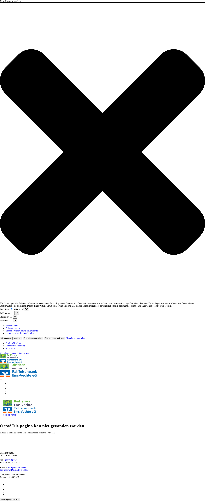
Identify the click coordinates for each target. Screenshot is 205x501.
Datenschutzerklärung (15, 345)
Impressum (10, 348)
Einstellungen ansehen (33, 338)
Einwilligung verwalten (10, 499)
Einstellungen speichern (54, 338)
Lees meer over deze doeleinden (20, 333)
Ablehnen (17, 338)
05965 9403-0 (11, 460)
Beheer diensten (13, 328)
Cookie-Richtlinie (13, 343)
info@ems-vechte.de (17, 467)
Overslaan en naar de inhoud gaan (15, 353)
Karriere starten (9, 415)
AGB (25, 470)
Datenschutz (16, 470)
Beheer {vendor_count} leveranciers (22, 331)
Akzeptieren (6, 338)
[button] (102, 152)
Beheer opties (12, 325)
